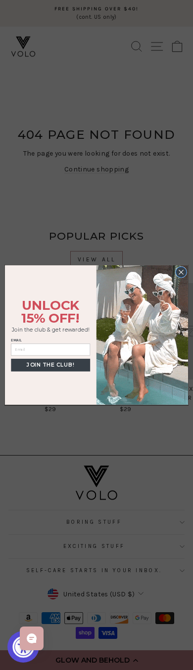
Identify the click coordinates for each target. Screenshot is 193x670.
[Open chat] (32, 638)
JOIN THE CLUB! (50, 365)
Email (16, 340)
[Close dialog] (181, 272)
